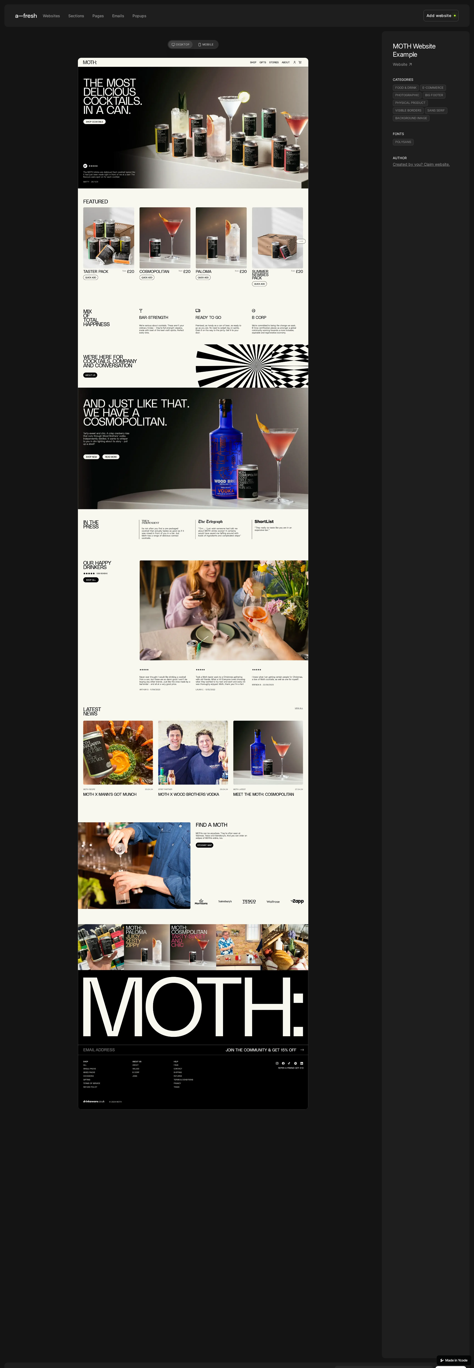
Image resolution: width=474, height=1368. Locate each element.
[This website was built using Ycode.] (454, 1360)
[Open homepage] (26, 15)
